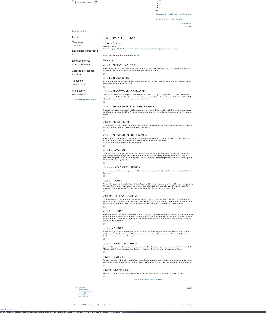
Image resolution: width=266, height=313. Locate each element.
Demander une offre (8, 309)
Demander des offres (79, 31)
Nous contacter (177, 19)
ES (160, 5)
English (136, 55)
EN (160, 3)
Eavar (175, 49)
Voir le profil (77, 45)
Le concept (81, 288)
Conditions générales (85, 292)
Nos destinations (185, 14)
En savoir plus (128, 312)
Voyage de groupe (153, 49)
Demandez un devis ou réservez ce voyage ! (148, 279)
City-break (120, 49)
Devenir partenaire (84, 290)
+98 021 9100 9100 (78, 84)
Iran (73, 54)
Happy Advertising (186, 305)
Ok (123, 312)
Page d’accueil (161, 14)
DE (160, 7)
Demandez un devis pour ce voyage (85, 99)
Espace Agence (186, 24)
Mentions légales (83, 294)
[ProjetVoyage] (73, 1)
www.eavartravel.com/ (79, 94)
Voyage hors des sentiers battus (135, 49)
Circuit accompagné (109, 49)
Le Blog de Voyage (162, 19)
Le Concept (173, 14)
